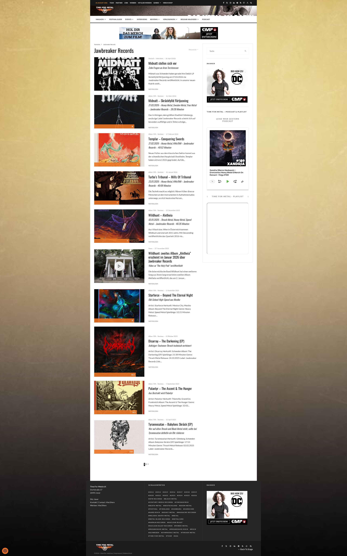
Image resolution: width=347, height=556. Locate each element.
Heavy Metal (169, 512)
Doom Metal (186, 505)
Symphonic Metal (170, 532)
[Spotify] (237, 3)
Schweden (154, 532)
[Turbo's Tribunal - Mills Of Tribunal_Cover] (119, 188)
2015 (166, 492)
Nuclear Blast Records (161, 526)
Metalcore (178, 519)
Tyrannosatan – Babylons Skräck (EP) (170, 424)
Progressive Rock (179, 529)
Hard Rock (155, 512)
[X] (227, 3)
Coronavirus (182, 502)
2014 (159, 492)
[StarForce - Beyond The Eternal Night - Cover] (119, 306)
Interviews (142, 19)
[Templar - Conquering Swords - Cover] (119, 150)
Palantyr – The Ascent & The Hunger (170, 388)
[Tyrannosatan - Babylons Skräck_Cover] (119, 437)
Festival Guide (115, 19)
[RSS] (240, 3)
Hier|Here (110, 502)
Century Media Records (161, 502)
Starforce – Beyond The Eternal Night (170, 295)
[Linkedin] (234, 3)
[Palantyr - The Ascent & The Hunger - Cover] (119, 397)
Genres (156, 3)
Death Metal (156, 505)
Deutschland (170, 505)
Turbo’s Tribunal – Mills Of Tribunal (169, 177)
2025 (187, 495)
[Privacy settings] (5, 551)
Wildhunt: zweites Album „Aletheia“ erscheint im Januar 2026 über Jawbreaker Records (169, 257)
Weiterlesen (153, 89)
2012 (152, 492)
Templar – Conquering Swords (166, 139)
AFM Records (156, 499)
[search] (245, 51)
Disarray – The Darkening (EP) (166, 341)
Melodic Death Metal (160, 515)
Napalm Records (158, 522)
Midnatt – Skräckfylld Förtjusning (168, 101)
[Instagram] (230, 3)
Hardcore (189, 509)
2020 (152, 495)
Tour (169, 536)
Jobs (126, 3)
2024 (180, 495)
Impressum (118, 553)
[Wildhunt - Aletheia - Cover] (119, 226)
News (150, 248)
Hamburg (177, 509)
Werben (133, 3)
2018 (187, 492)
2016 (173, 492)
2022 (166, 495)
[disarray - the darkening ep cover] (119, 352)
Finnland (165, 509)
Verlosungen (169, 19)
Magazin (100, 19)
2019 (195, 492)
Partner (119, 3)
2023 (173, 495)
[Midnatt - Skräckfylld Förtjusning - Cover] (119, 111)
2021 (159, 495)
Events (128, 19)
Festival (154, 509)
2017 (180, 492)
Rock (193, 529)
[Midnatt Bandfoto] (119, 74)
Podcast (206, 19)
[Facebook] (223, 3)
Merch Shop (168, 3)
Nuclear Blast (175, 522)
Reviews (154, 19)
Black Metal (171, 499)
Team (112, 3)
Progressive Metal (159, 529)
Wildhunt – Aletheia (160, 215)
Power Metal (181, 526)
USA (176, 536)
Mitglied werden (145, 3)
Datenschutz (127, 553)
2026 (195, 495)
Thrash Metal (188, 532)
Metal (176, 515)
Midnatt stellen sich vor (162, 63)
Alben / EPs (152, 96)
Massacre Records (187, 512)
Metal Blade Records (160, 519)
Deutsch (151, 58)
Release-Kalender (189, 19)
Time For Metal (157, 536)
